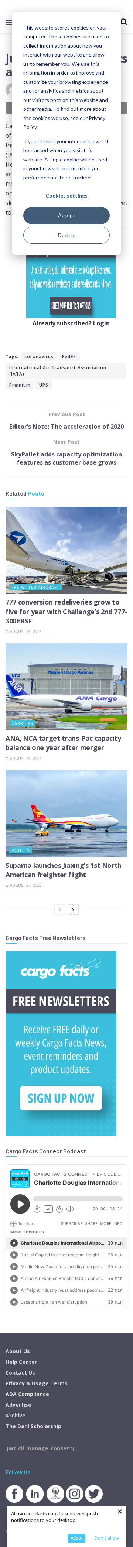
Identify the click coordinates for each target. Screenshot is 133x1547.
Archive (15, 1415)
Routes (20, 850)
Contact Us (20, 1372)
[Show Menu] (9, 22)
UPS (43, 385)
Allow (76, 1537)
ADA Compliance (27, 1393)
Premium (20, 385)
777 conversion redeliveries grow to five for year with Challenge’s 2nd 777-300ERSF (66, 611)
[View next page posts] (73, 909)
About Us (18, 1351)
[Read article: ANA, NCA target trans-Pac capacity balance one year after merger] (66, 686)
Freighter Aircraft (35, 587)
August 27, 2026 (25, 885)
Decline (66, 235)
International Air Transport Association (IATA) (57, 370)
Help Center (21, 1361)
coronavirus (39, 356)
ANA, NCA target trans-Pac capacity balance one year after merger (63, 743)
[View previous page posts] (59, 909)
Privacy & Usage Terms (37, 1383)
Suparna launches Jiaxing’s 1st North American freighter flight (64, 870)
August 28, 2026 (25, 631)
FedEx (69, 356)
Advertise (18, 1404)
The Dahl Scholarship (33, 1426)
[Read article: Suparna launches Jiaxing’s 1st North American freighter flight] (66, 813)
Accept (66, 215)
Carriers (22, 723)
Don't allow (106, 1537)
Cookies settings (66, 195)
